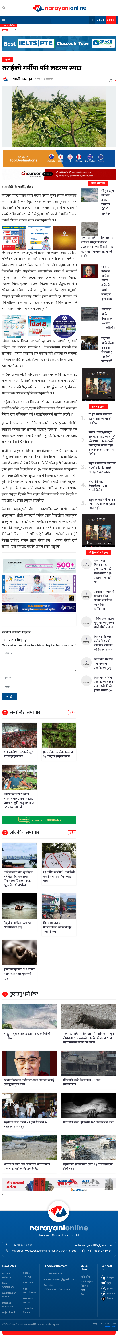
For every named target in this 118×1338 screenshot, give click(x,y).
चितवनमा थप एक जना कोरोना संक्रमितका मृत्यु (103, 664)
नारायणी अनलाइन (21, 79)
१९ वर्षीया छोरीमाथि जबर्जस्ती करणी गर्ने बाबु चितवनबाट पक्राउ (59, 877)
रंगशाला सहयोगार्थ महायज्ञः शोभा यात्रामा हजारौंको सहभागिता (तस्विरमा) (104, 600)
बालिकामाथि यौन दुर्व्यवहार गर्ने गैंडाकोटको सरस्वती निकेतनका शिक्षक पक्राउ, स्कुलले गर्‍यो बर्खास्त (18, 879)
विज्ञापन (84, 1286)
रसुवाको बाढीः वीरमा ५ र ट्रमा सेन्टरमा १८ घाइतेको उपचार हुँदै (107, 350)
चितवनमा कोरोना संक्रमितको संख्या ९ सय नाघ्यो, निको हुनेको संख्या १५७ (104, 684)
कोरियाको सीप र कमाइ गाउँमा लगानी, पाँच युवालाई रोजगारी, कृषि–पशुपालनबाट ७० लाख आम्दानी (19, 801)
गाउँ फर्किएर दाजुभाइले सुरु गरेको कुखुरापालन (18, 754)
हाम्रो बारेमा (85, 1277)
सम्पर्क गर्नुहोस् (87, 1281)
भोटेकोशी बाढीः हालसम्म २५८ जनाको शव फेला (88, 1122)
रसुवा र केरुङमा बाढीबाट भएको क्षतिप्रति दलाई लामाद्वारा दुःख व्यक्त (106, 283)
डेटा (82, 1295)
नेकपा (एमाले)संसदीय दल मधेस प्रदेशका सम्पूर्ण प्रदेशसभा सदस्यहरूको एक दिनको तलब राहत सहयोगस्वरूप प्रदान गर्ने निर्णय (98, 247)
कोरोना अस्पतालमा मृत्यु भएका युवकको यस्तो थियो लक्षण (104, 623)
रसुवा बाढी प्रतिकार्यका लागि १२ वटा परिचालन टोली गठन (88, 1166)
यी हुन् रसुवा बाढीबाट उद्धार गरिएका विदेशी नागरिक (108, 202)
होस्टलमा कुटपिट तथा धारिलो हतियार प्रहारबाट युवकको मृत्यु (19, 974)
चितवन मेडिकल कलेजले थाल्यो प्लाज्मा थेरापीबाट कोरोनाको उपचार (103, 643)
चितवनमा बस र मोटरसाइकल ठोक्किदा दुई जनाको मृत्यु (57, 927)
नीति (83, 1290)
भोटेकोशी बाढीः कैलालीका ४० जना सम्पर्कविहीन (108, 319)
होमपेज (5, 30)
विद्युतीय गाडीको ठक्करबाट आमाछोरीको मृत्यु (18, 925)
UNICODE (110, 20)
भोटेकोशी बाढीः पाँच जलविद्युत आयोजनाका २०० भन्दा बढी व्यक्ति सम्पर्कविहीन (27, 1166)
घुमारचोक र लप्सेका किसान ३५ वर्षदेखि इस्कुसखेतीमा (58, 754)
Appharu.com (110, 1326)
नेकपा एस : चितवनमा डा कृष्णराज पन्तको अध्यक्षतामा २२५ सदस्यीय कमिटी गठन (103, 571)
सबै (72, 713)
